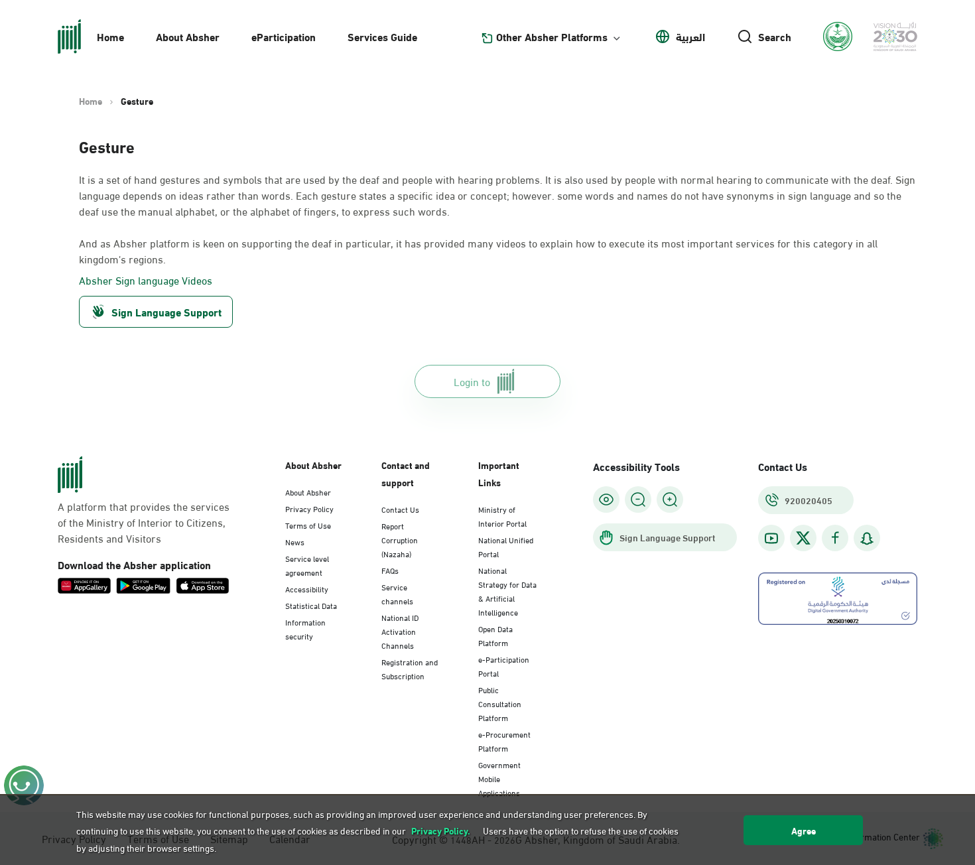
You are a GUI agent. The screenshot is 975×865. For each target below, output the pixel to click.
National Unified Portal (505, 546)
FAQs (390, 570)
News (294, 541)
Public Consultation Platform (499, 703)
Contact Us (400, 508)
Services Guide (382, 36)
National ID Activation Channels (400, 631)
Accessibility (306, 588)
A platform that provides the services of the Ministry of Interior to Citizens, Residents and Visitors (143, 522)
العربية (690, 36)
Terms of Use (308, 524)
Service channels (397, 593)
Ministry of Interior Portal (502, 515)
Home (110, 36)
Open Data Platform (495, 635)
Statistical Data (311, 605)
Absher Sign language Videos (145, 280)
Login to (472, 381)
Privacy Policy (309, 508)
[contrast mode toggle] (606, 499)
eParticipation (283, 36)
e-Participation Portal (503, 665)
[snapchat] (867, 538)
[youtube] (771, 538)
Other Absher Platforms (551, 36)
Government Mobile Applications (499, 778)
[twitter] (803, 538)
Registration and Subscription (409, 668)
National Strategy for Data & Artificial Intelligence (507, 591)
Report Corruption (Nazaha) (399, 539)
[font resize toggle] (638, 499)
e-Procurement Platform (504, 740)
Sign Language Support (166, 311)
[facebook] (835, 538)
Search (774, 36)
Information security (305, 628)
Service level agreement (307, 565)
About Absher (188, 36)
